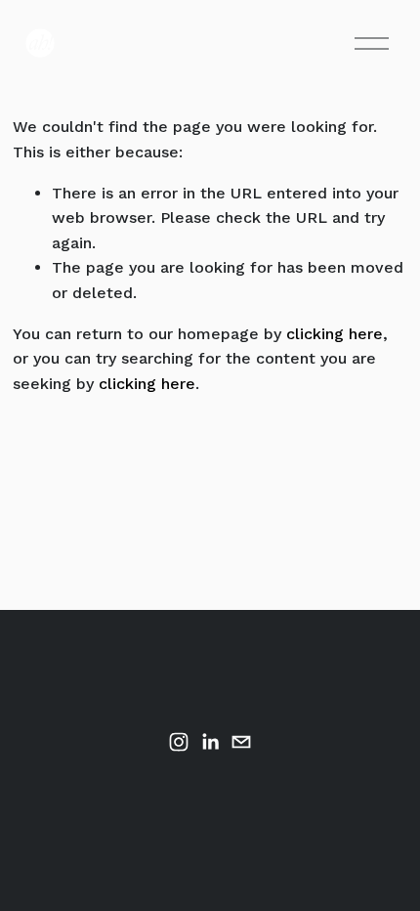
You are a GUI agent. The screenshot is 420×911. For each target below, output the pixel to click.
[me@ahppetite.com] (241, 742)
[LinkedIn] (210, 742)
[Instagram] (179, 742)
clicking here (334, 334)
